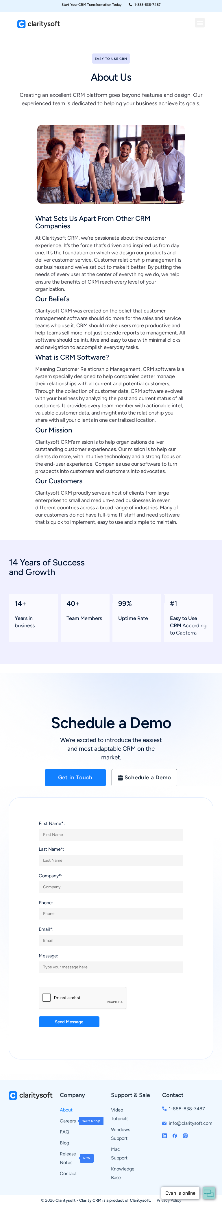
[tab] (75, 777)
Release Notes (75, 1158)
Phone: (46, 902)
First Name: (52, 823)
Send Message (69, 1021)
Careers (77, 1121)
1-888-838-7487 (187, 1108)
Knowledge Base (122, 1173)
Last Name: (51, 849)
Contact (68, 1173)
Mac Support (119, 1153)
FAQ (64, 1132)
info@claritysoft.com (190, 1123)
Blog (64, 1143)
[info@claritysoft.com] (164, 1123)
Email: (46, 929)
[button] (200, 22)
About (66, 1110)
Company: (50, 875)
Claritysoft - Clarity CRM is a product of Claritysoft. (103, 1200)
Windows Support (120, 1134)
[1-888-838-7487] (164, 1109)
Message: (48, 956)
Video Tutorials (119, 1114)
